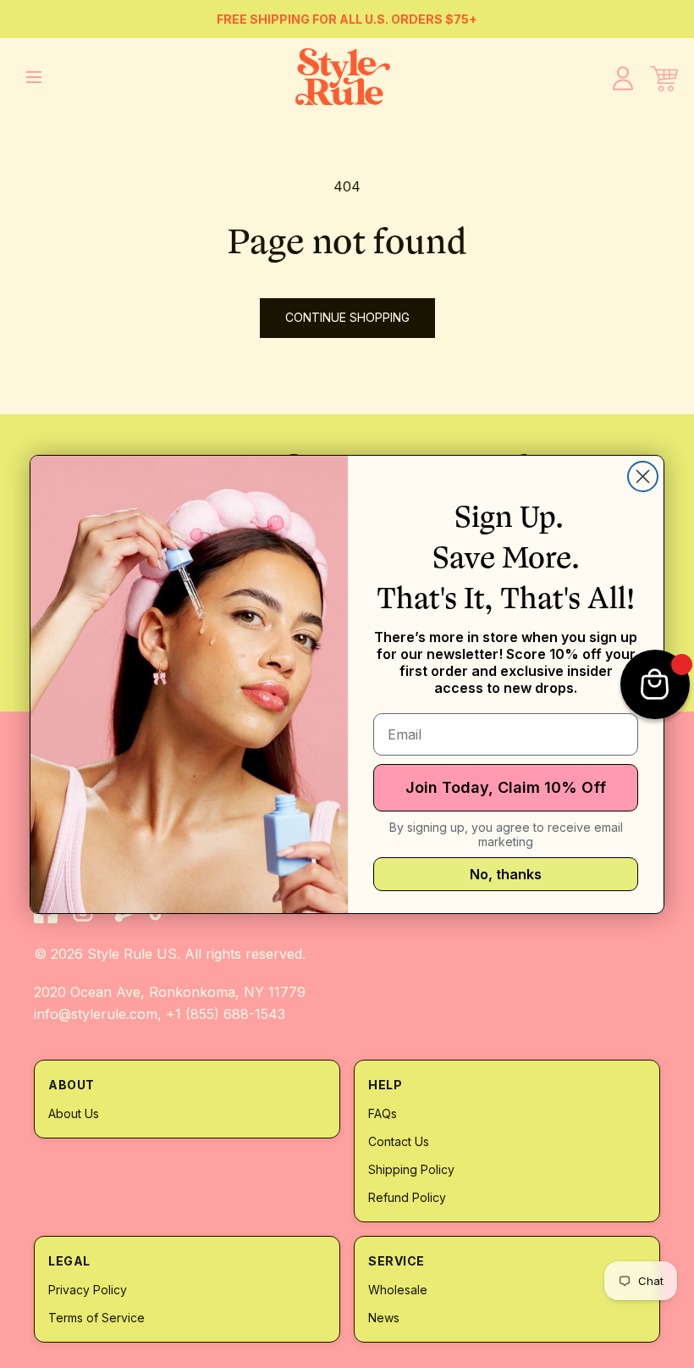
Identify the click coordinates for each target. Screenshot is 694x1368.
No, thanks (506, 874)
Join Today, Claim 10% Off (505, 787)
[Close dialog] (643, 476)
